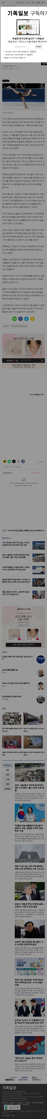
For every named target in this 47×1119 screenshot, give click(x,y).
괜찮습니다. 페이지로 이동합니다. (15, 58)
